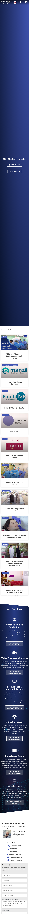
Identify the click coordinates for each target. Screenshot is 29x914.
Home (2, 330)
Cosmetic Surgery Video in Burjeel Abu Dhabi (14, 536)
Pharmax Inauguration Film (14, 510)
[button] (15, 2)
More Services (14, 786)
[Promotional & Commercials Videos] (14, 682)
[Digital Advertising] (14, 751)
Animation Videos (14, 722)
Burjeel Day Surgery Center (14, 457)
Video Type (5, 911)
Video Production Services (14, 658)
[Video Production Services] (14, 653)
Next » (21, 596)
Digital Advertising (14, 756)
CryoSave (14, 432)
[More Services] (14, 781)
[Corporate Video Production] (14, 619)
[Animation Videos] (14, 717)
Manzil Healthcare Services (14, 383)
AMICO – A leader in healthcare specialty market (14, 356)
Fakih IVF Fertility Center (14, 408)
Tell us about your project (10, 899)
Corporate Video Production (14, 626)
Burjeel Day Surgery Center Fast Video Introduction (14, 564)
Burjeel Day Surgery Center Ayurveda (14, 591)
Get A (27, 573)
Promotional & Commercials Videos (14, 688)
